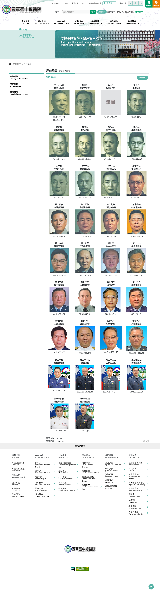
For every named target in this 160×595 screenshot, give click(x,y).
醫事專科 (41, 489)
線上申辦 (129, 12)
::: (51, 3)
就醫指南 (79, 22)
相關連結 (109, 481)
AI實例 (132, 501)
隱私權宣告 (56, 575)
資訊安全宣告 (90, 575)
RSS (83, 3)
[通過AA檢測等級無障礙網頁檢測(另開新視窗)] (82, 569)
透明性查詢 (135, 513)
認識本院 (16, 484)
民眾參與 (111, 470)
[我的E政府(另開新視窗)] (73, 569)
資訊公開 (111, 475)
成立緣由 (132, 470)
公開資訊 (64, 484)
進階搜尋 (101, 12)
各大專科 (40, 478)
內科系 (42, 465)
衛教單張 (88, 465)
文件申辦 (65, 478)
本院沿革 (19, 77)
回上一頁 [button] (142, 78)
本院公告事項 (18, 464)
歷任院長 (15, 85)
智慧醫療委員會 (135, 464)
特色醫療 (42, 495)
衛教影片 (90, 487)
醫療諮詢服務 (89, 479)
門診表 (120, 12)
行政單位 (18, 495)
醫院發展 (19, 93)
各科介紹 (61, 22)
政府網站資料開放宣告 (72, 575)
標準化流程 (135, 489)
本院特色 (16, 489)
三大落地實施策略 (136, 484)
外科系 (42, 472)
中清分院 (75, 3)
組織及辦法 (134, 476)
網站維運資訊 (103, 575)
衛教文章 (90, 472)
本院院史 (17, 64)
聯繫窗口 (134, 495)
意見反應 (113, 464)
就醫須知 (63, 472)
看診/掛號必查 (67, 465)
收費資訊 (66, 489)
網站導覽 (55, 3)
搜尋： (58, 12)
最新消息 (25, 22)
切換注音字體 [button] (94, 3)
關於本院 (42, 22)
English (65, 3)
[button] (52, 77)
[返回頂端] (151, 586)
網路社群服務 (111, 487)
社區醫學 (42, 484)
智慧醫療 (132, 22)
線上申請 (134, 507)
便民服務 (114, 22)
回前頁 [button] (146, 441)
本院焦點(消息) (18, 470)
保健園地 (95, 22)
